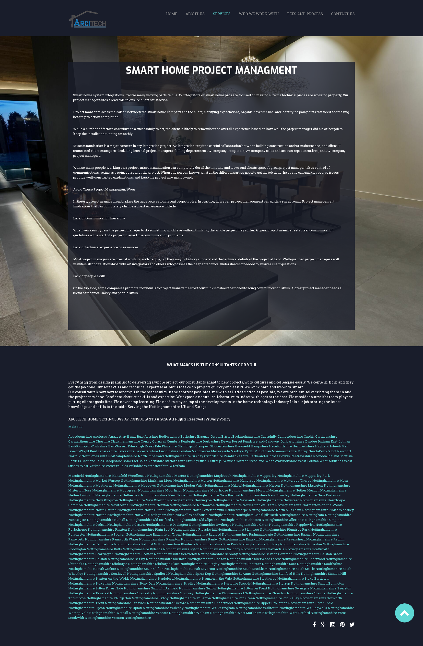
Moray (302, 451)
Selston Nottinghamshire (114, 559)
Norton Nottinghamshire (114, 515)
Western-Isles (117, 466)
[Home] (89, 13)
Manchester (201, 451)
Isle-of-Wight (78, 451)
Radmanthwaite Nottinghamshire (274, 534)
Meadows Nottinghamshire (162, 485)
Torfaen (242, 461)
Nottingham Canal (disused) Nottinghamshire (270, 515)
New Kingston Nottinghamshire (120, 500)
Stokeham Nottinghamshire (117, 583)
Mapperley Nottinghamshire (281, 475)
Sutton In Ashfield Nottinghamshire (178, 588)
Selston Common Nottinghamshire (293, 554)
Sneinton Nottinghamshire (267, 564)
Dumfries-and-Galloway (261, 441)
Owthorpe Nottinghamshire (237, 524)
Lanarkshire (107, 451)
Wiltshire (136, 466)
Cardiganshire (326, 436)
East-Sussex (117, 446)
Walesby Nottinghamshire (190, 608)
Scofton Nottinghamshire (160, 554)
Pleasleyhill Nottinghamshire (221, 529)
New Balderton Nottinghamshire (193, 495)
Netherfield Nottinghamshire (144, 495)
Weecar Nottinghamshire (175, 612)
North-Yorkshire (94, 456)
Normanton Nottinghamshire (219, 505)
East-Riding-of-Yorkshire (87, 446)
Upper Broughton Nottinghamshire (288, 603)
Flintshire (169, 446)
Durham (324, 441)
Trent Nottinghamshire (113, 603)
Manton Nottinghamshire (193, 475)
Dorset (237, 441)
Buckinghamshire (246, 436)
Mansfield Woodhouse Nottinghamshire (143, 475)
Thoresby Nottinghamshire (158, 593)
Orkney (197, 456)
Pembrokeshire (236, 456)
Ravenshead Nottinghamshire (309, 539)
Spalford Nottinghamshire (174, 573)
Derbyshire (211, 441)
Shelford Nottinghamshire (193, 559)
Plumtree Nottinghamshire (265, 529)
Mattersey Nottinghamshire (261, 480)
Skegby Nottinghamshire (227, 564)
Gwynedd (242, 446)
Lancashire (126, 451)
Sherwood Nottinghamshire (330, 559)
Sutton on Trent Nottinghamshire (269, 588)
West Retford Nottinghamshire (313, 612)
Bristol (226, 436)
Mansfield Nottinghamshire (89, 475)
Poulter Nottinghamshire (133, 534)
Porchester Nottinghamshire (90, 534)
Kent (93, 451)
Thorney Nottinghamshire (200, 593)
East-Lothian (340, 441)
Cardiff (309, 436)
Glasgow (202, 446)
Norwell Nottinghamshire (154, 515)
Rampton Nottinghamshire (186, 539)
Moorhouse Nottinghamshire (232, 490)
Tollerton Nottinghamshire (217, 598)
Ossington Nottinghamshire (194, 524)
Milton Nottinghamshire (249, 485)
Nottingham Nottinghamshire (328, 515)
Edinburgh (136, 446)
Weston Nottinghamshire (131, 617)
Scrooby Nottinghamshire (245, 554)
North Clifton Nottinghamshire (168, 510)
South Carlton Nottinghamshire (119, 568)
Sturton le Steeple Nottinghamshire (250, 583)
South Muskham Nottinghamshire (269, 568)
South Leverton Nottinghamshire (216, 568)
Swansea (228, 461)
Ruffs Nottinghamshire (131, 549)
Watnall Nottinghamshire (135, 612)
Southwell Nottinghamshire (132, 573)
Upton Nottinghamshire (113, 608)
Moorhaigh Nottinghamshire (187, 490)
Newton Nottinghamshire (176, 505)
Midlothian (262, 451)
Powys (284, 456)
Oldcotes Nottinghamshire (267, 519)
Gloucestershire (222, 446)
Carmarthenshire (81, 441)
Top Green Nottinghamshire (260, 598)
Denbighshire (191, 441)
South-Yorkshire (151, 461)
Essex (149, 446)
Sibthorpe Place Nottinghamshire (181, 564)
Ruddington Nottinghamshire (90, 549)
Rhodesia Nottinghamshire (202, 544)
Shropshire (113, 461)
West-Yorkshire (92, 466)
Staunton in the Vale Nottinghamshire (230, 578)
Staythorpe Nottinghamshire (282, 578)
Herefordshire (280, 446)
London (185, 451)
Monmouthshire (284, 451)
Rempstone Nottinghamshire (118, 544)
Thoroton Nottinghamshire (292, 593)
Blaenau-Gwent (209, 436)
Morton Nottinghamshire (275, 490)
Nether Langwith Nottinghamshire (95, 495)
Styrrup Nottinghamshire (298, 583)
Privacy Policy (217, 419)
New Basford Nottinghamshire (243, 495)
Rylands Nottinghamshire (169, 549)
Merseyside (220, 451)
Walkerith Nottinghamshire (284, 608)
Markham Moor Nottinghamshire (174, 480)
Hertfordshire (303, 446)
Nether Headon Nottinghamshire (321, 490)
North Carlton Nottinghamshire (119, 510)
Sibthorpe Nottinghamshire (133, 564)
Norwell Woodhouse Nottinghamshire (205, 515)
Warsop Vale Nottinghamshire (92, 612)
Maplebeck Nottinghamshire (236, 475)
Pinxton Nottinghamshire (134, 529)
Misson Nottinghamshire (288, 485)
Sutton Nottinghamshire (224, 588)
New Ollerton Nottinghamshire (170, 500)
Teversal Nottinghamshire (115, 593)
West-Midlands (331, 461)
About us (195, 13)
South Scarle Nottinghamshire (319, 568)
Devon (226, 441)
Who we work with (259, 13)
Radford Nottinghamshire (228, 534)
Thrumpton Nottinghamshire (90, 598)
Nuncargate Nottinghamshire (90, 519)
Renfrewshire (301, 456)
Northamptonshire (122, 456)
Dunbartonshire (293, 441)
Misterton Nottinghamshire (329, 485)
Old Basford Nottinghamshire (175, 519)
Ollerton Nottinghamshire (309, 519)
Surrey (215, 461)
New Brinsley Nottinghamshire (292, 495)
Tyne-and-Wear (261, 461)
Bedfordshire (169, 436)
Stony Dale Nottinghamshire (161, 583)
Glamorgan (186, 446)
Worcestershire (156, 466)
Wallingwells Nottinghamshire (330, 608)
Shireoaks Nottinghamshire (89, 564)
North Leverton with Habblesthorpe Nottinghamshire (233, 510)
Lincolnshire (168, 451)
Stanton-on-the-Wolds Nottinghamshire (126, 578)
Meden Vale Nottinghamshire (207, 485)
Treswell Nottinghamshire (152, 603)
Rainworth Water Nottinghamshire (138, 539)
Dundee (311, 441)
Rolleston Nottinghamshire (328, 544)
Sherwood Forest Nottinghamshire (281, 559)
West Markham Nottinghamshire (263, 612)
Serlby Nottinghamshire (153, 559)
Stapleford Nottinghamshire (179, 578)
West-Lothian (308, 461)
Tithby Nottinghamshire (177, 598)
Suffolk (204, 461)
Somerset (130, 461)
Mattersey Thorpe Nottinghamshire (311, 480)
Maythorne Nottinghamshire (117, 485)
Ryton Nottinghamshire (208, 549)
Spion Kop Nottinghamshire (216, 573)
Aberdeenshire (80, 436)
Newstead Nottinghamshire (305, 500)
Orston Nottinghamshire (153, 524)
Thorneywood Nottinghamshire (246, 593)
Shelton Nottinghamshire (233, 559)
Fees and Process (305, 13)
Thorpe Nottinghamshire (333, 593)
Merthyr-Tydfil (242, 451)
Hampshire (259, 446)
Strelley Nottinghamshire (203, 583)
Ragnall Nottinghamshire (320, 534)
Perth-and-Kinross (263, 456)
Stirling (192, 461)
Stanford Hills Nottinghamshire (303, 573)
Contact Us (343, 13)
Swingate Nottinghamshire (316, 588)
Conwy (146, 441)
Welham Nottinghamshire (216, 612)
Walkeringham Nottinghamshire (237, 608)
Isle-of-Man (339, 446)
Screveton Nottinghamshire (202, 554)
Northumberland (151, 456)
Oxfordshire (213, 456)
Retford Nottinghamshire (160, 544)
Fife (158, 446)
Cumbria (173, 441)
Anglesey (100, 436)
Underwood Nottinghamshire (237, 603)
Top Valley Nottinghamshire (305, 598)
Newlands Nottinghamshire (261, 500)
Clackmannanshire (125, 441)
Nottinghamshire (177, 456)
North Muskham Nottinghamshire (302, 510)
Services (222, 13)
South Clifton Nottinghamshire (167, 568)
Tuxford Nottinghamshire (193, 603)
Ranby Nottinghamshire (226, 539)
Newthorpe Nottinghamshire (133, 505)
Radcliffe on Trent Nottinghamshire (180, 534)
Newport (344, 451)
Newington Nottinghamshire (216, 500)
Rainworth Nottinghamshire (89, 539)
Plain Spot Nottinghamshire (176, 529)
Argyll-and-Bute (131, 436)
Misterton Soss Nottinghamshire (93, 490)
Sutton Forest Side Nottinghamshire (122, 588)
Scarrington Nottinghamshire (118, 554)
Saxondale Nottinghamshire (290, 549)
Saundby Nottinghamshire (247, 549)
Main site (75, 426)
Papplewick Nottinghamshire (319, 524)
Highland (322, 446)
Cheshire (103, 441)
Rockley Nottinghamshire (286, 544)
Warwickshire (286, 461)
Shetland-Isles (93, 461)
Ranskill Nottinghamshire (266, 539)
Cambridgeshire (290, 436)
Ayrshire (151, 436)
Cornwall (159, 441)
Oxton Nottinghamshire (277, 524)
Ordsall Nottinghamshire (114, 524)
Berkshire (188, 436)
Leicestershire (146, 451)
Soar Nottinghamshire (306, 564)
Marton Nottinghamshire (219, 480)
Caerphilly (269, 436)
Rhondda (320, 456)
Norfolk (74, 456)
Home (171, 13)
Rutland (333, 456)
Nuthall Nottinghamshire (133, 519)
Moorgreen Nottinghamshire (141, 490)
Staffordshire (175, 461)
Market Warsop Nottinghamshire (121, 480)
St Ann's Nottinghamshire (258, 573)
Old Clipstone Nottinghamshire (223, 519)
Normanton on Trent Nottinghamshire (272, 505)
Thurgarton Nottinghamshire (136, 598)
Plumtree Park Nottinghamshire (312, 529)
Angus (113, 436)
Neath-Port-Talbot (322, 451)
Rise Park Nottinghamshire (244, 544)
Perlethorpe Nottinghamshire (91, 529)
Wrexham (177, 466)
